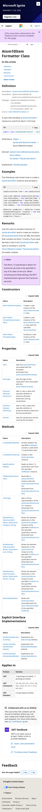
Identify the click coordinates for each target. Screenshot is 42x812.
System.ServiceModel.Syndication (25, 91)
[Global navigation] (2, 26)
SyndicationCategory (29, 522)
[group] (21, 132)
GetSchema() (26, 640)
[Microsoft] (21, 25)
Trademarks (6, 808)
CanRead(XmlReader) (11, 443)
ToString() (6, 498)
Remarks (7, 73)
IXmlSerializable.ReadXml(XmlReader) (9, 646)
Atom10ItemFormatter (24, 386)
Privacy (16, 802)
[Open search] (31, 26)
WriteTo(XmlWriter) (10, 598)
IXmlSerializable (20, 164)
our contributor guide (18, 721)
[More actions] (38, 44)
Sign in (37, 26)
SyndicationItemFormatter (24, 142)
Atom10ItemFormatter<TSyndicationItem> (20, 249)
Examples (7, 69)
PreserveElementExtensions (7, 408)
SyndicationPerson (28, 576)
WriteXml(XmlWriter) (29, 656)
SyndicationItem (30, 117)
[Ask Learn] (27, 44)
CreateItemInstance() (11, 455)
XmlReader (33, 445)
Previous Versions (22, 798)
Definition (7, 66)
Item (5, 365)
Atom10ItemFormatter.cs (18, 112)
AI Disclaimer (7, 798)
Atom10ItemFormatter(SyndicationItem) (11, 320)
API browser (13, 44)
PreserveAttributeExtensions (7, 393)
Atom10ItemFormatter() (12, 305)
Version (6, 417)
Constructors (9, 76)
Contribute (6, 802)
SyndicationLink (27, 549)
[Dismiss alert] (38, 4)
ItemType (6, 379)
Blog (33, 798)
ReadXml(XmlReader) (29, 647)
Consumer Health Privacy (11, 805)
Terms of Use (31, 805)
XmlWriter (33, 527)
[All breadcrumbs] (4, 44)
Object (16, 139)
